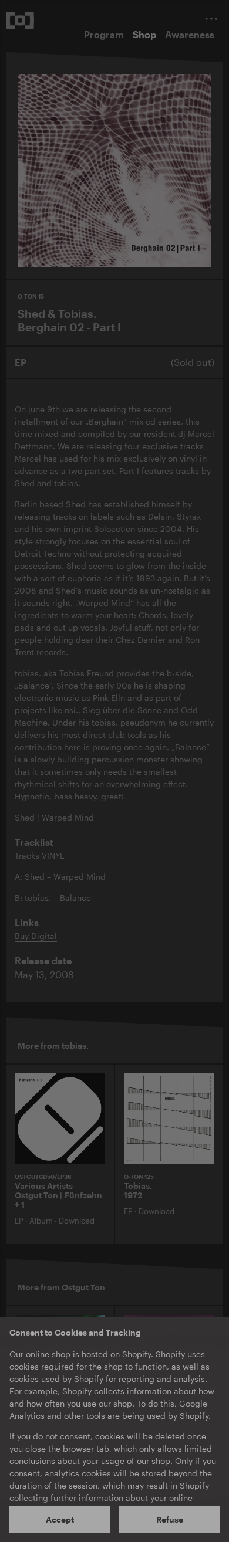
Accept (60, 1519)
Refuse (169, 1519)
